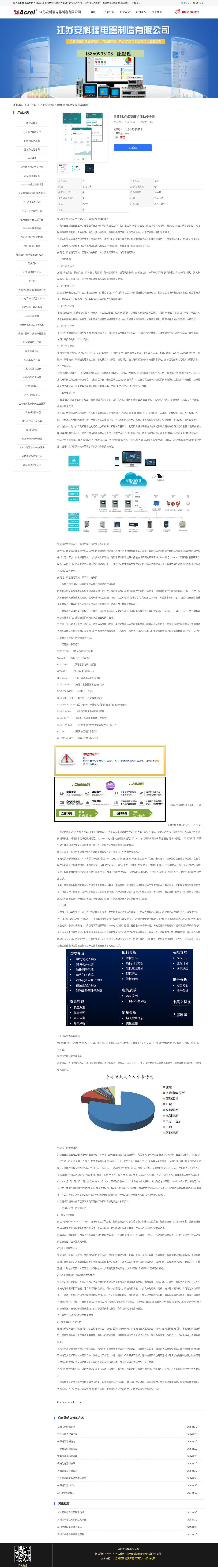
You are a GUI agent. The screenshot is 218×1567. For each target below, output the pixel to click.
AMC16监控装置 (32, 360)
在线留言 (132, 147)
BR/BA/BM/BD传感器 (32, 439)
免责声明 (129, 1558)
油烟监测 (31, 158)
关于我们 (157, 12)
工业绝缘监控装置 (32, 412)
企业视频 (125, 12)
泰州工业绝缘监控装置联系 (70, 1534)
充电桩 (32, 281)
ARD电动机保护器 (32, 377)
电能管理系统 (32, 351)
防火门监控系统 (32, 395)
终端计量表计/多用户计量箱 (32, 333)
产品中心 (109, 12)
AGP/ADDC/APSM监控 (32, 237)
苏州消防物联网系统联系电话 (71, 1520)
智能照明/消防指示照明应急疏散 (32, 255)
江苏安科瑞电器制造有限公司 (60, 12)
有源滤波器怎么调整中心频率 (71, 1478)
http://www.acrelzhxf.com (69, 1402)
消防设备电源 (32, 386)
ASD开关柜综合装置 (32, 211)
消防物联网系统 (32, 141)
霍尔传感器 (32, 430)
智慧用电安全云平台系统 (32, 325)
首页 (93, 12)
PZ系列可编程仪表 (32, 368)
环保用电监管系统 (32, 465)
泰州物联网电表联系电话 (69, 1527)
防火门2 (32, 263)
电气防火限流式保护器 (32, 167)
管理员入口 (140, 1558)
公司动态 (141, 12)
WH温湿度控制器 (32, 202)
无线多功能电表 (32, 149)
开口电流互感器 (32, 176)
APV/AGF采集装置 (32, 228)
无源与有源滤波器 (66, 1427)
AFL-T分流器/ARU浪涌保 (32, 447)
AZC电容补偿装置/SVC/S (32, 298)
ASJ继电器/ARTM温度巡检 (32, 193)
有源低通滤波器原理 (67, 1434)
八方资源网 (118, 1558)
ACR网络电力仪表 (32, 272)
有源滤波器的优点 (66, 1485)
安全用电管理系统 (32, 132)
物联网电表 (48, 105)
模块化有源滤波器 (66, 1463)
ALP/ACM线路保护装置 (32, 184)
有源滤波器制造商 (66, 1441)
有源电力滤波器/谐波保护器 (32, 290)
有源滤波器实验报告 (67, 1471)
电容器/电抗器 (32, 316)
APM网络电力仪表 (32, 342)
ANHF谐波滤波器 (66, 1493)
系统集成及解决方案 (32, 456)
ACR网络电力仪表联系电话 (70, 1512)
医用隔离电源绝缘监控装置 (32, 404)
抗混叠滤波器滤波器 (67, 1456)
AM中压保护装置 (31, 246)
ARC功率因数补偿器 (32, 307)
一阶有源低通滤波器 (67, 1449)
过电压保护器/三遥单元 (31, 219)
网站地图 (150, 1558)
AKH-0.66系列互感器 (32, 421)
